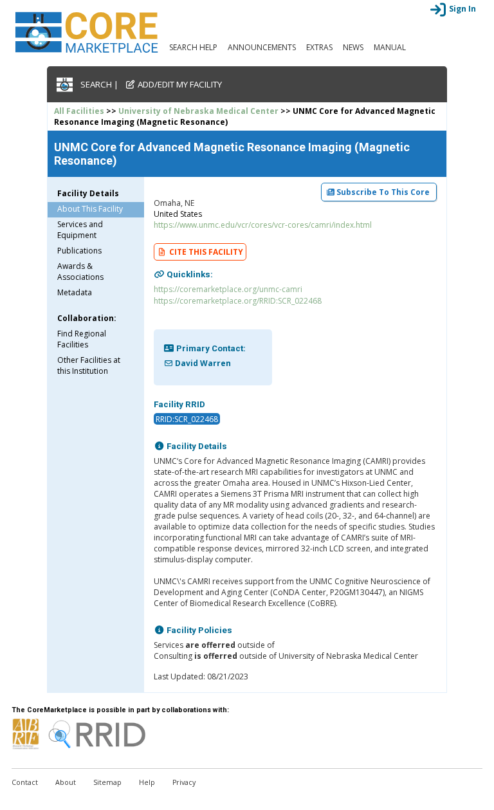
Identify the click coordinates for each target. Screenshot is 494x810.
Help (147, 782)
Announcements (262, 47)
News (353, 47)
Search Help (193, 47)
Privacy (184, 782)
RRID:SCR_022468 (187, 418)
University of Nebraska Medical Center (198, 111)
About (65, 782)
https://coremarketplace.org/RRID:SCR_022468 (238, 300)
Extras (319, 47)
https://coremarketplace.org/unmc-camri (228, 289)
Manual (390, 47)
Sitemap (107, 782)
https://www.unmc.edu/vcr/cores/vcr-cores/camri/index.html (263, 224)
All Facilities (79, 111)
